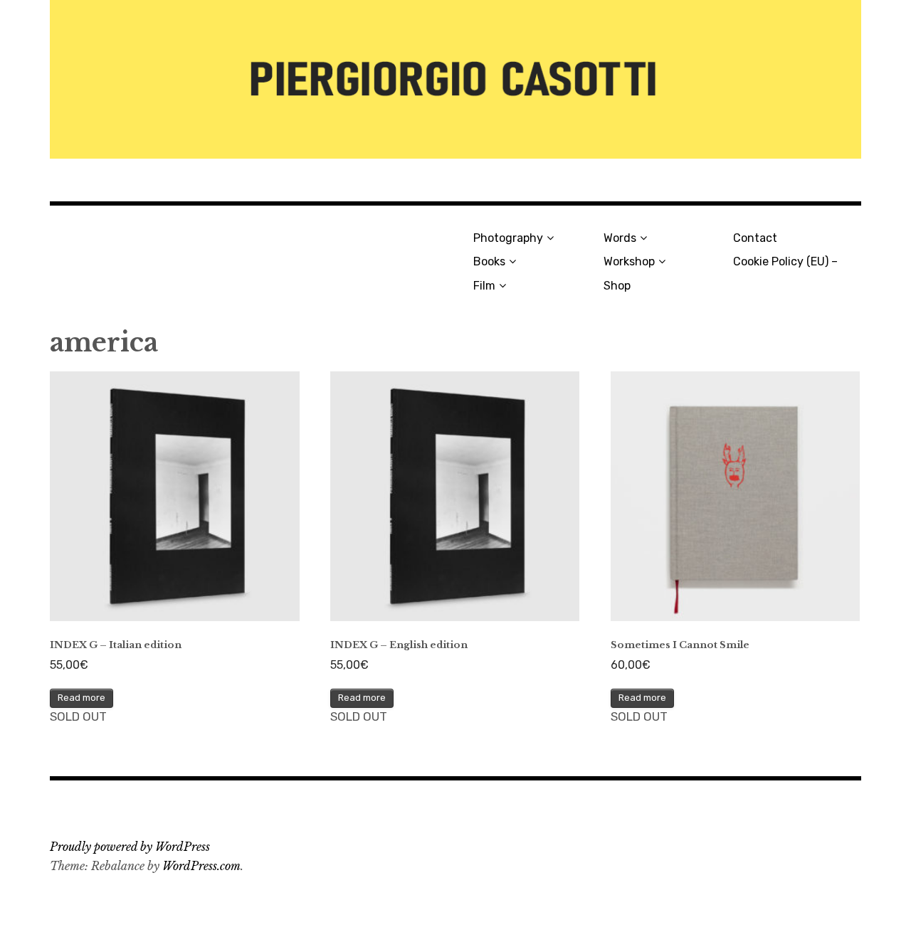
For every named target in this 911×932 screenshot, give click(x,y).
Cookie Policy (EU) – (785, 261)
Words (620, 238)
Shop (617, 285)
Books (489, 261)
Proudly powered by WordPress (130, 847)
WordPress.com (201, 866)
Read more (81, 697)
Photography (508, 238)
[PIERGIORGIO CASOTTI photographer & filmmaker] (455, 79)
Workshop (629, 261)
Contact (755, 238)
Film (484, 285)
